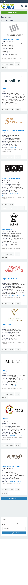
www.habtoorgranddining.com (16, 481)
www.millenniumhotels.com (15, 435)
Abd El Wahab (7, 229)
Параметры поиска (13, 12)
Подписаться (15, 533)
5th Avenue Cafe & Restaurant (13, 131)
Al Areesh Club (7, 325)
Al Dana (5, 419)
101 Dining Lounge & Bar (11, 39)
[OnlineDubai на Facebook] (1, 1)
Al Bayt (4, 371)
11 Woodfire (6, 89)
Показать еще (13, 498)
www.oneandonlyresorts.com (16, 56)
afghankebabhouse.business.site (17, 295)
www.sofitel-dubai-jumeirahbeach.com (10, 194)
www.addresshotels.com (15, 386)
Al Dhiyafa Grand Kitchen (11, 466)
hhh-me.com (12, 246)
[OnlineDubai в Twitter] (4, 1)
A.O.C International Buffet (11, 178)
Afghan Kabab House (9, 279)
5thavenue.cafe (12, 147)
